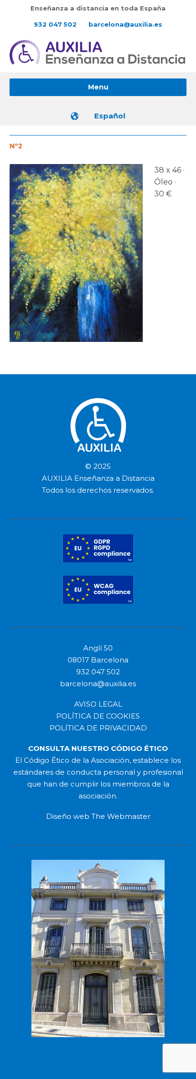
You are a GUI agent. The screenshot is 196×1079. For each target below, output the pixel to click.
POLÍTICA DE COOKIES (98, 715)
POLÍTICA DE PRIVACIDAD (98, 727)
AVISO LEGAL (98, 704)
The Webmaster (120, 816)
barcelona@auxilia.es (125, 24)
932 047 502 (55, 24)
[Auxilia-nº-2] (76, 256)
